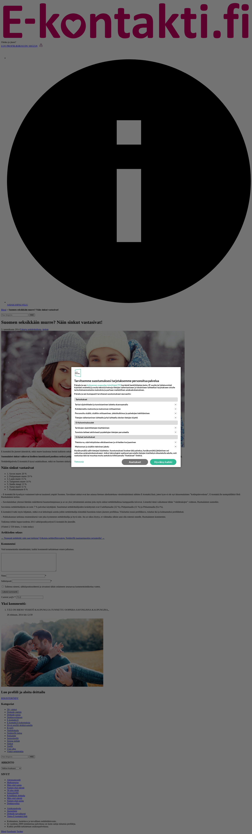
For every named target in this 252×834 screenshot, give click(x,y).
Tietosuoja (79, 461)
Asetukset (135, 462)
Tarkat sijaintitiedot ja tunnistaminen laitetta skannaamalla (101, 404)
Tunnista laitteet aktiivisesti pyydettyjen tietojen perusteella (102, 432)
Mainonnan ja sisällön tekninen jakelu (92, 446)
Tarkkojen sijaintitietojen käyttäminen (92, 427)
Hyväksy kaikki (163, 462)
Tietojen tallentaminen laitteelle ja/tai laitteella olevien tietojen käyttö (106, 417)
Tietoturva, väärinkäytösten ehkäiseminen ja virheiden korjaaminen (105, 442)
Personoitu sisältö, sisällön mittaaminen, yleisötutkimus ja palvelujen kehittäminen (112, 413)
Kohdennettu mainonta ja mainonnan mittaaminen (98, 409)
